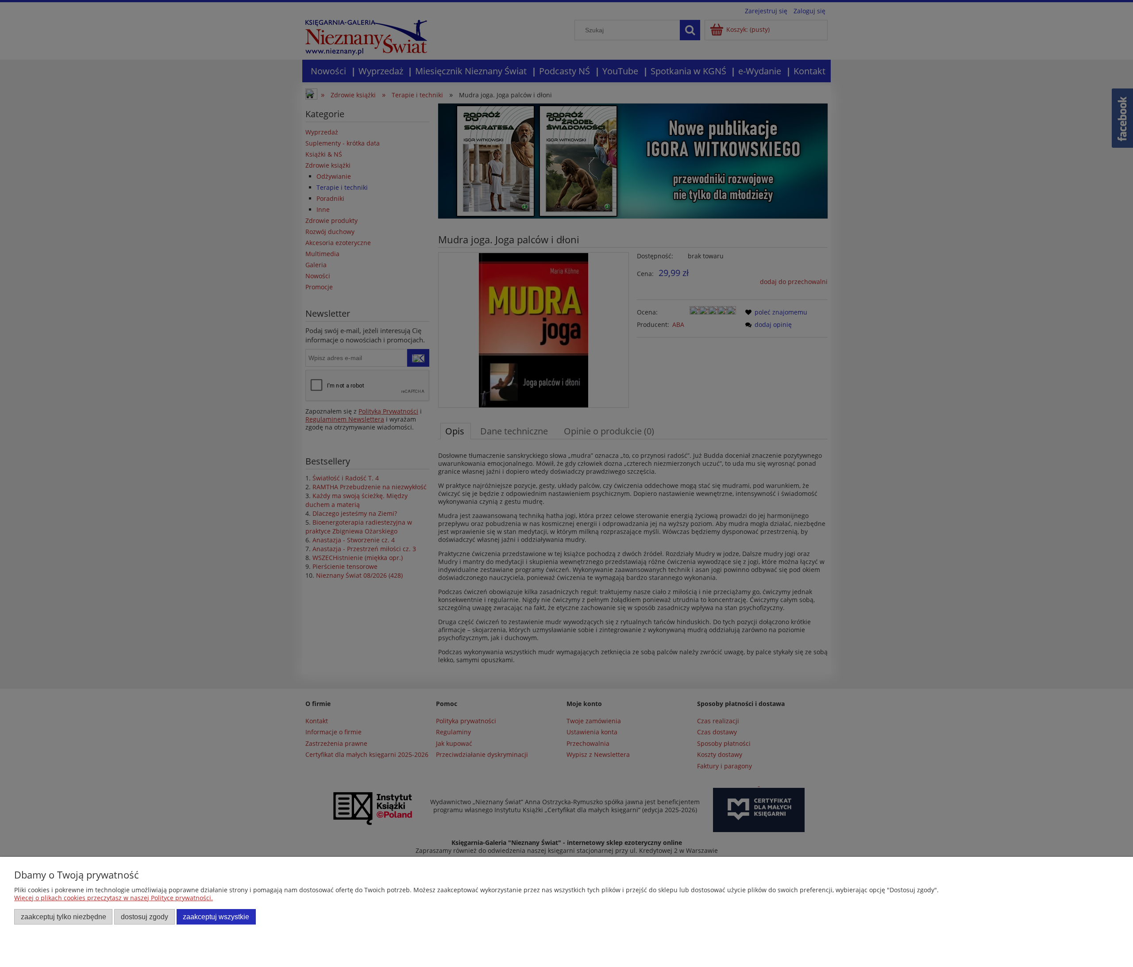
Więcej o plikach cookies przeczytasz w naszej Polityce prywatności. (113, 898)
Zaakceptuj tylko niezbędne (63, 917)
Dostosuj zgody (144, 917)
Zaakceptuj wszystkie (216, 917)
